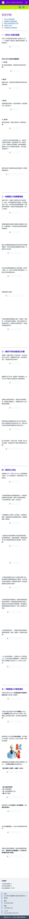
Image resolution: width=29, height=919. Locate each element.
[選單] (26, 2)
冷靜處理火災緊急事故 (10, 27)
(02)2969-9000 (8, 903)
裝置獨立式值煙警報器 (10, 21)
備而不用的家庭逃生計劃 (11, 23)
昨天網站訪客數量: (6, 886)
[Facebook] (20, 7)
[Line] (23, 7)
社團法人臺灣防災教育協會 (14, 2)
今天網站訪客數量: (6, 884)
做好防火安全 (8, 25)
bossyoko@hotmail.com (11, 913)
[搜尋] (26, 7)
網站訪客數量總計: (6, 888)
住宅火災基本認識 (9, 19)
